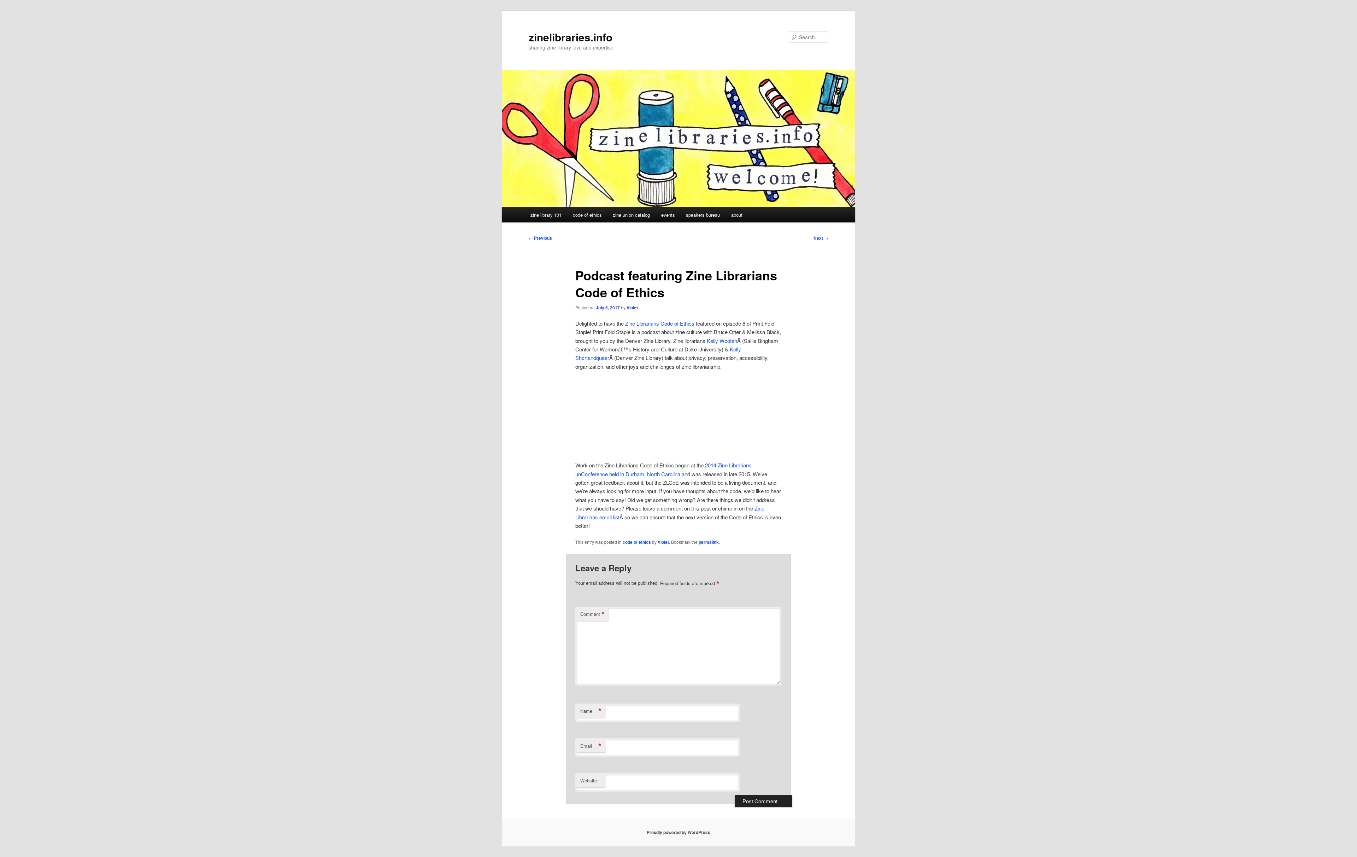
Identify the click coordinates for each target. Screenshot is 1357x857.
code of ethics (587, 214)
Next (820, 238)
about (736, 214)
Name (590, 711)
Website (588, 780)
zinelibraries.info (570, 37)
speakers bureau (703, 214)
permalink (709, 542)
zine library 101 (546, 214)
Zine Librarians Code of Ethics (659, 323)
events (668, 214)
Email (590, 746)
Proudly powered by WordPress (678, 832)
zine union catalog (631, 214)
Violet (632, 307)
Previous (540, 238)
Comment (592, 614)
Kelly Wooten (722, 340)
